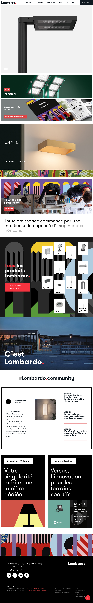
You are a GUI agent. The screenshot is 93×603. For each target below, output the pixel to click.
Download (51, 2)
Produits (29, 2)
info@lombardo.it (15, 570)
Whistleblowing (42, 590)
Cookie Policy (20, 588)
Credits (22, 590)
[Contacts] (67, 2)
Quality (42, 588)
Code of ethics (31, 590)
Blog (60, 2)
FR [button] (73, 2)
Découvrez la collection (15, 287)
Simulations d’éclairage (18, 461)
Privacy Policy (11, 588)
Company (40, 2)
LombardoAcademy (63, 461)
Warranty (36, 588)
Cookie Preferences (12, 590)
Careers (29, 588)
